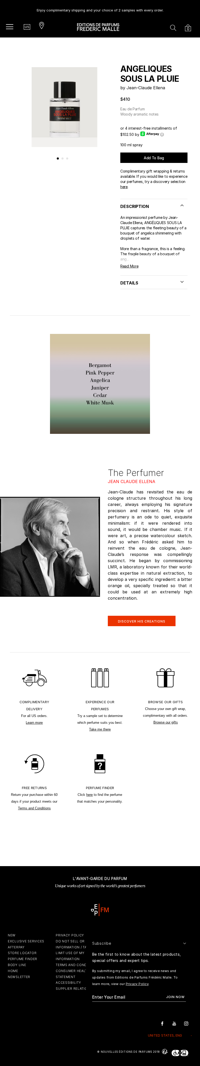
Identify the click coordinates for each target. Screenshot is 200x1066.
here (124, 187)
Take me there (100, 729)
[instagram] (186, 1023)
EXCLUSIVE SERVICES (26, 941)
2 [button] (62, 158)
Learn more (34, 723)
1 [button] (58, 158)
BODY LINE (17, 965)
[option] (100, 8)
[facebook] (162, 1023)
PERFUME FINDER (22, 959)
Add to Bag (154, 158)
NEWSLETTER (19, 977)
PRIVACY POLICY (70, 935)
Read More (129, 266)
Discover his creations (141, 621)
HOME (13, 971)
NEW (12, 935)
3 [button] (67, 158)
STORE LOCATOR (22, 953)
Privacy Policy (137, 984)
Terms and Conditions (34, 808)
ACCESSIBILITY (68, 983)
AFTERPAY (16, 947)
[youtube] (174, 1023)
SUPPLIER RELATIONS (74, 989)
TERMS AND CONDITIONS (77, 965)
